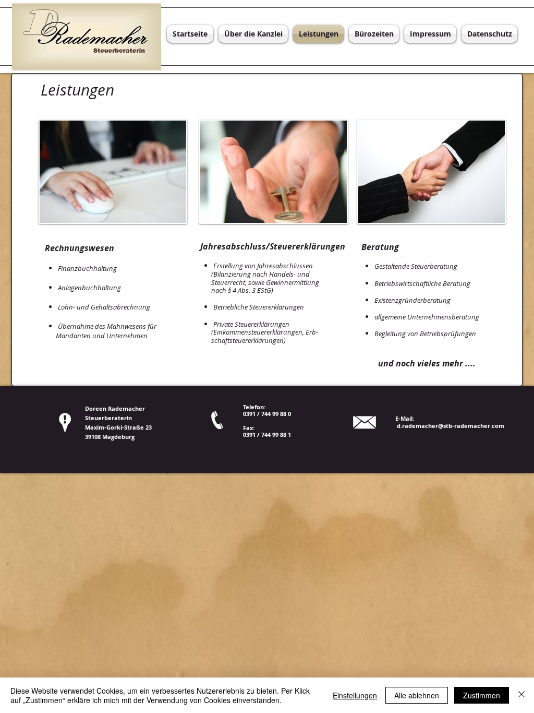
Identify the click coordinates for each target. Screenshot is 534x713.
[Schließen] (521, 695)
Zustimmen (481, 695)
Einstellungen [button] (355, 695)
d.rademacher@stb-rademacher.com (450, 426)
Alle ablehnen (416, 695)
